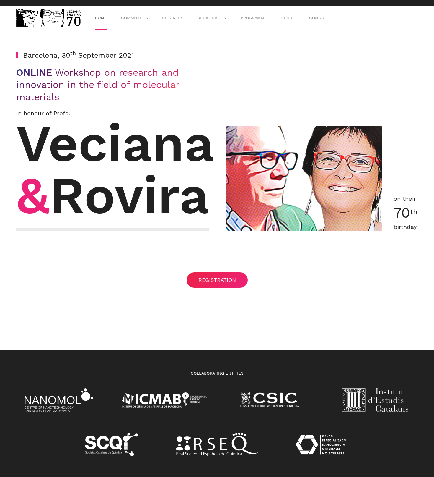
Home (101, 17)
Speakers (172, 17)
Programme (254, 17)
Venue (288, 17)
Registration (212, 17)
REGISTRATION (217, 280)
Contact (318, 17)
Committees (134, 17)
